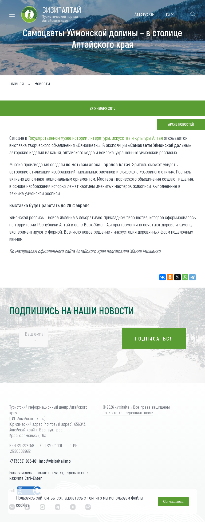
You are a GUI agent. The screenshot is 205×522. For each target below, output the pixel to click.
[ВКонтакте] (162, 277)
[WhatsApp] (185, 277)
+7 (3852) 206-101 (23, 460)
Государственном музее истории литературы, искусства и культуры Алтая (96, 138)
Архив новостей (181, 124)
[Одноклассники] (170, 277)
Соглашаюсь (173, 502)
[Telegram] (192, 277)
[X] (177, 277)
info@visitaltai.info (55, 460)
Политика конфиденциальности (127, 412)
